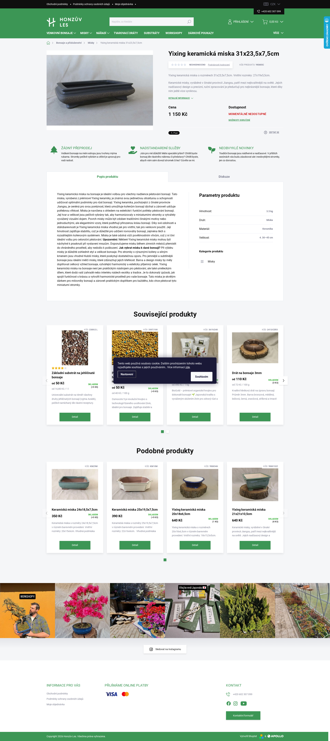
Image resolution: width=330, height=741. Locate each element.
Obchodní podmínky (57, 4)
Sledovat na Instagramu (168, 649)
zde (187, 367)
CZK (273, 4)
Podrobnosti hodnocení (219, 65)
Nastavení (127, 374)
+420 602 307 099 (242, 694)
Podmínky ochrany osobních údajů (91, 4)
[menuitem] (62, 33)
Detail (75, 416)
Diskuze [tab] (224, 176)
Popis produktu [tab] (107, 176)
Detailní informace (179, 98)
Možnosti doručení (239, 120)
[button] (162, 431)
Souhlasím (201, 376)
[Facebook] (228, 702)
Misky (211, 261)
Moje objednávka (124, 4)
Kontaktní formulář (243, 715)
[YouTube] (244, 702)
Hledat (189, 21)
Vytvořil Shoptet (248, 736)
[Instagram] (235, 702)
